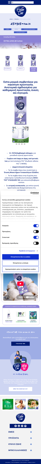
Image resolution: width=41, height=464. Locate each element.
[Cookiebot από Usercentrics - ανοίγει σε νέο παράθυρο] (30, 193)
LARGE (20, 68)
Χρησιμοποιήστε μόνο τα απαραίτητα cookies (20, 269)
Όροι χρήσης (7, 462)
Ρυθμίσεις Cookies (31, 462)
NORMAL (7, 68)
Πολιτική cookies (23, 462)
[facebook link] (15, 426)
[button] (14, 142)
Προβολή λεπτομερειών (27, 251)
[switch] (36, 231)
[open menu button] (9, 2)
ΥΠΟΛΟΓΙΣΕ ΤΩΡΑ (20, 343)
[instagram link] (22, 426)
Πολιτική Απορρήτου (15, 462)
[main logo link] (20, 11)
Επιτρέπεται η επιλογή (20, 263)
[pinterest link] (25, 426)
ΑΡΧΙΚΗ (11, 19)
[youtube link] (19, 426)
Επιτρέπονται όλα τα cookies (20, 257)
